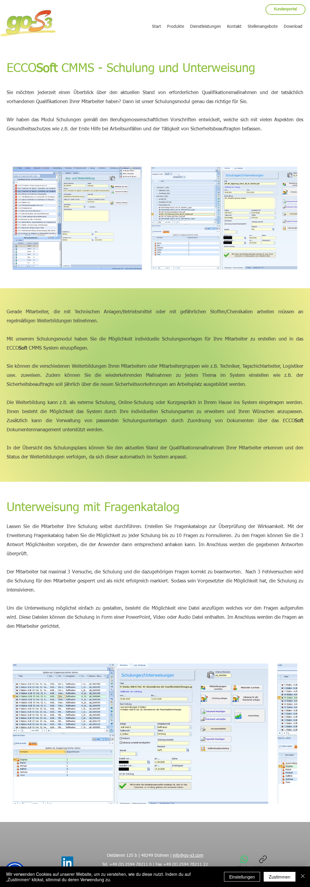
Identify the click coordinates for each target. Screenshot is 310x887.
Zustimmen (279, 877)
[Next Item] (286, 734)
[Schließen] (302, 876)
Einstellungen (242, 877)
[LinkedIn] (67, 862)
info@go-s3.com (188, 855)
